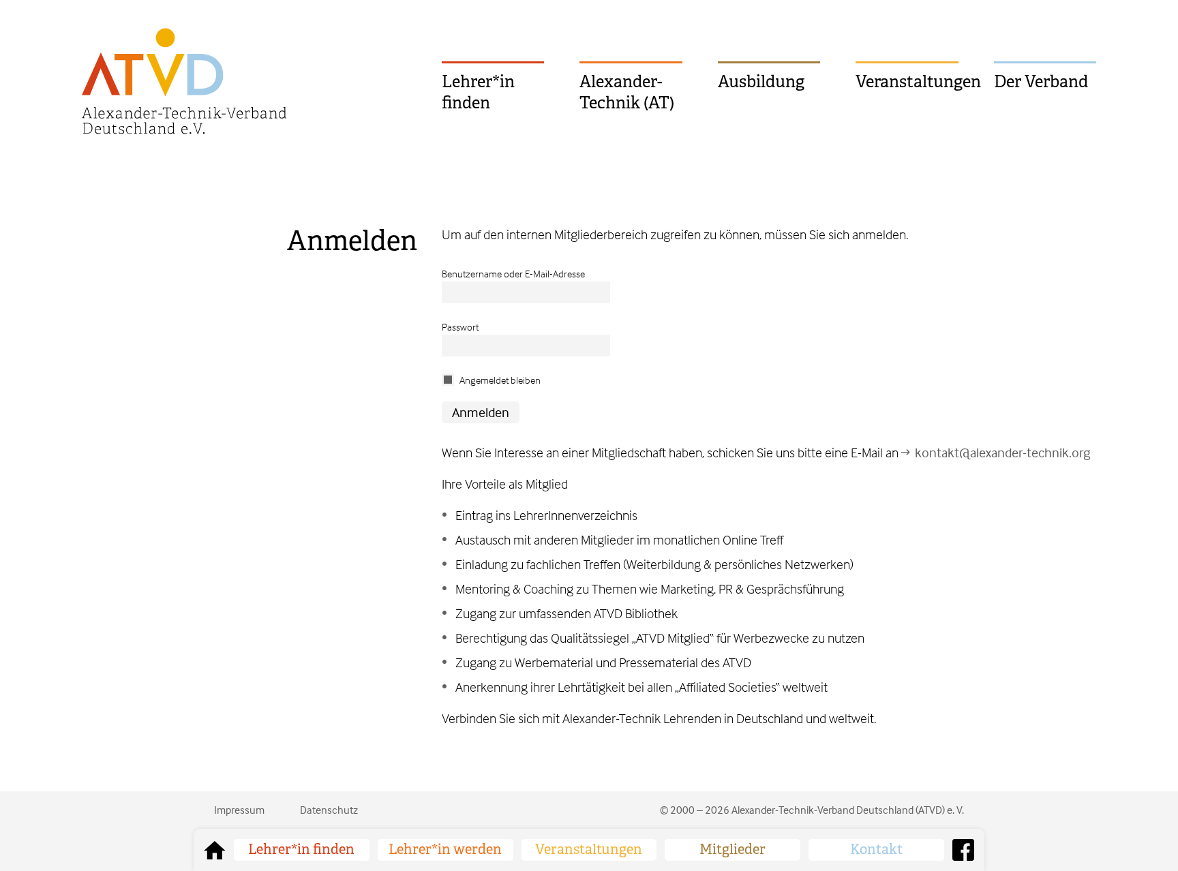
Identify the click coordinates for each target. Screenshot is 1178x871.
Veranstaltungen (907, 82)
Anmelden (352, 241)
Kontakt (876, 849)
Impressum (239, 809)
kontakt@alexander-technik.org (1002, 452)
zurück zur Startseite (215, 850)
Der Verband (1041, 82)
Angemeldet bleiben (500, 379)
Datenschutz (329, 809)
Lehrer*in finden (478, 92)
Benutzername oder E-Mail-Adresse (513, 273)
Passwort (460, 326)
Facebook (963, 850)
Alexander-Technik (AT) (626, 92)
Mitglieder (732, 849)
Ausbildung (761, 82)
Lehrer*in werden (445, 849)
